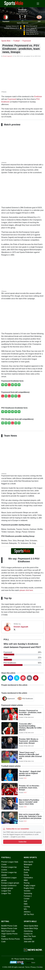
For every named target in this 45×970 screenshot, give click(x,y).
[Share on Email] (29, 678)
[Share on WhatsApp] (4, 678)
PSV (39, 21)
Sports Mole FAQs (31, 928)
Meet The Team (30, 936)
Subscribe (22, 842)
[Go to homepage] (14, 3)
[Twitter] (14, 629)
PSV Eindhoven (27, 698)
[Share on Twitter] (16, 678)
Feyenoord (6, 21)
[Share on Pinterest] (35, 678)
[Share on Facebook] (10, 678)
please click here (26, 590)
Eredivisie (38, 96)
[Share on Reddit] (23, 678)
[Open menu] (38, 3)
